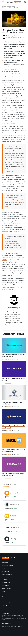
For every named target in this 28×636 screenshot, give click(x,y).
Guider (3, 591)
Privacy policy (5, 599)
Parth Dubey (13, 307)
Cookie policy (5, 605)
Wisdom (9, 558)
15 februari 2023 (9, 207)
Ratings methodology (7, 574)
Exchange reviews (6, 588)
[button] (25, 2)
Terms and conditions (7, 602)
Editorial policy (5, 571)
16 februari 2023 (18, 248)
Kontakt (4, 568)
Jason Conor (8, 359)
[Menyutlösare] (2, 2)
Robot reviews (5, 585)
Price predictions (6, 582)
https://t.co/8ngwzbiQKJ (17, 202)
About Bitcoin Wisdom (7, 565)
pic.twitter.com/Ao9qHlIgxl (12, 243)
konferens (10, 139)
